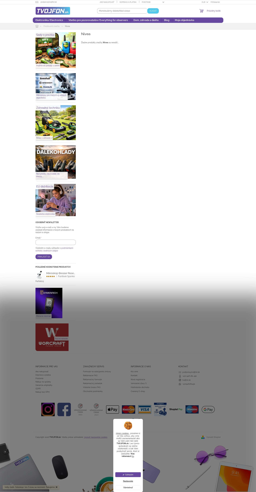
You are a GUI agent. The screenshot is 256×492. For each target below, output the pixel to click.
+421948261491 (188, 384)
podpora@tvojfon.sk (191, 372)
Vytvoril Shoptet (213, 437)
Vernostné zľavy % (139, 383)
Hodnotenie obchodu (140, 387)
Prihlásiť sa (44, 257)
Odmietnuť (128, 487)
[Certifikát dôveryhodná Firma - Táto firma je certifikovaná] (80, 409)
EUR (204, 2)
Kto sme (134, 371)
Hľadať (153, 11)
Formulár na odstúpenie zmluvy (97, 371)
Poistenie (146, 2)
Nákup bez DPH (42, 392)
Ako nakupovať (107, 2)
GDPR (38, 389)
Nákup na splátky (43, 382)
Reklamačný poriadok (92, 383)
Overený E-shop (138, 391)
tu (133, 456)
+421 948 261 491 (189, 376)
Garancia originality (43, 385)
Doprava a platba (128, 2)
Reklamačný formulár (92, 379)
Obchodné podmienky (93, 391)
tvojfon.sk (186, 380)
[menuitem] (49, 20)
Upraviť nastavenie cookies (95, 437)
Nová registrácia (138, 379)
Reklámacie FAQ (90, 375)
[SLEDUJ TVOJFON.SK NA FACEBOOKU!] (64, 409)
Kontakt (134, 375)
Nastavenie (128, 481)
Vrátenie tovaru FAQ (91, 387)
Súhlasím (129, 475)
